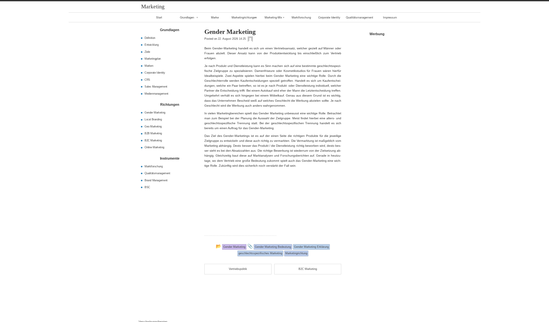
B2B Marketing (153, 133)
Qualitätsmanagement (359, 17)
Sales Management (156, 86)
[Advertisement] (240, 205)
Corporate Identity (329, 17)
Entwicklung (152, 44)
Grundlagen (187, 17)
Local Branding (153, 119)
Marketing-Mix (273, 17)
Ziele (147, 51)
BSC (147, 187)
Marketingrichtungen (244, 17)
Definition (150, 37)
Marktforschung (301, 17)
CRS (147, 79)
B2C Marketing (153, 140)
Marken (149, 65)
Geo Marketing (153, 126)
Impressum (390, 17)
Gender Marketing (155, 112)
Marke (215, 17)
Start (159, 17)
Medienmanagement (156, 93)
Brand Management (156, 180)
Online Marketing (154, 147)
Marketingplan (153, 58)
